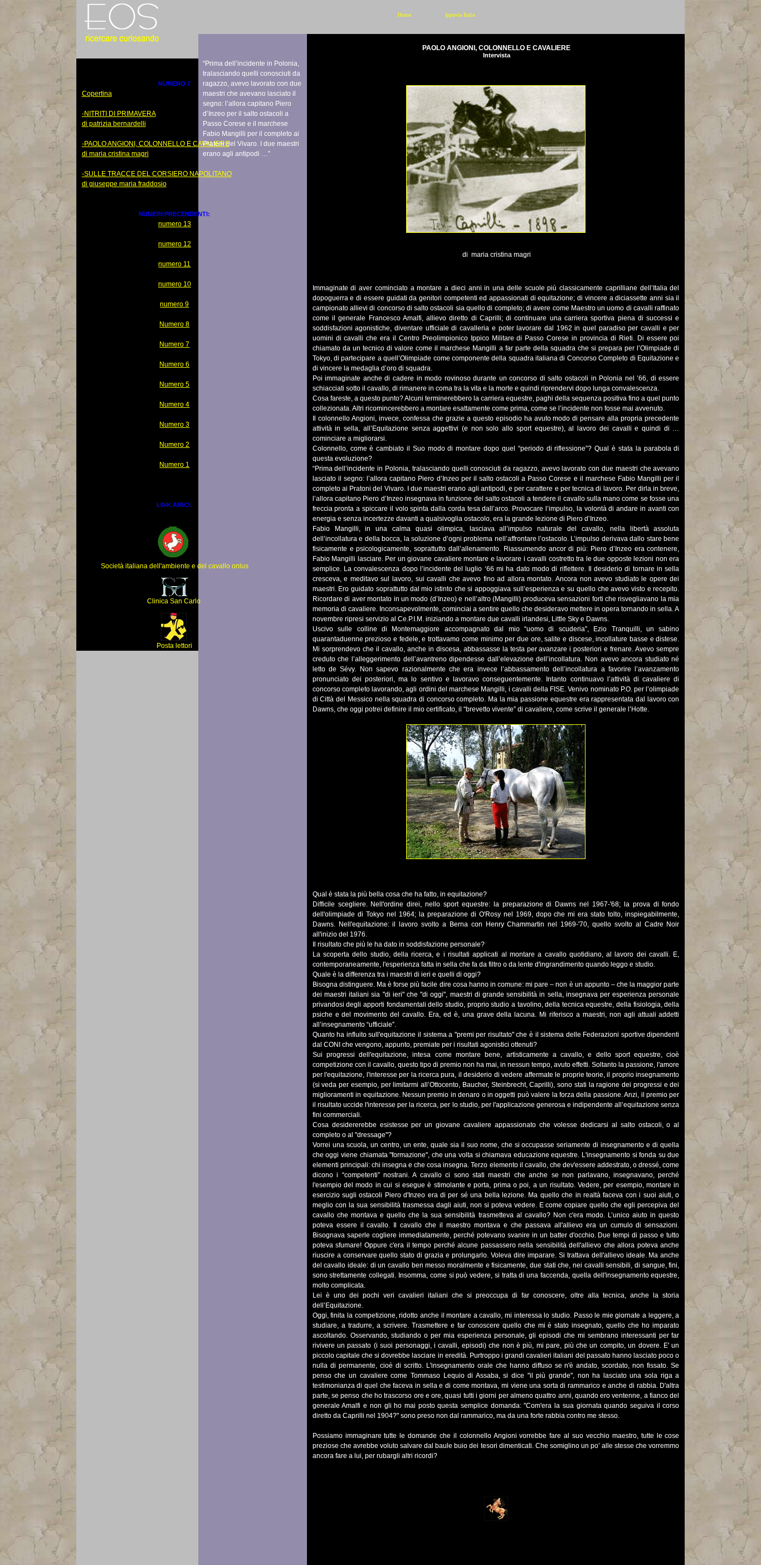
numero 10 (174, 284)
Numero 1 (174, 465)
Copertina (97, 93)
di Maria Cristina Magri (115, 154)
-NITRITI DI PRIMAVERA (119, 114)
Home (404, 15)
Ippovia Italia (460, 15)
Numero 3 (174, 424)
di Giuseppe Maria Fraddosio (124, 184)
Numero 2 (174, 444)
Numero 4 (174, 404)
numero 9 (174, 304)
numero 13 (174, 224)
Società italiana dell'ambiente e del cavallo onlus (174, 566)
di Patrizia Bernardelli (114, 124)
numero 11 (174, 264)
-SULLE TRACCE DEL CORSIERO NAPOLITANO (157, 174)
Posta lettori (174, 646)
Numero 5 (174, 384)
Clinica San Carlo (174, 601)
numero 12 (174, 244)
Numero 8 (174, 324)
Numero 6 (174, 364)
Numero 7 (174, 344)
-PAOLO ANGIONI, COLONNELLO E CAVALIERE (156, 144)
